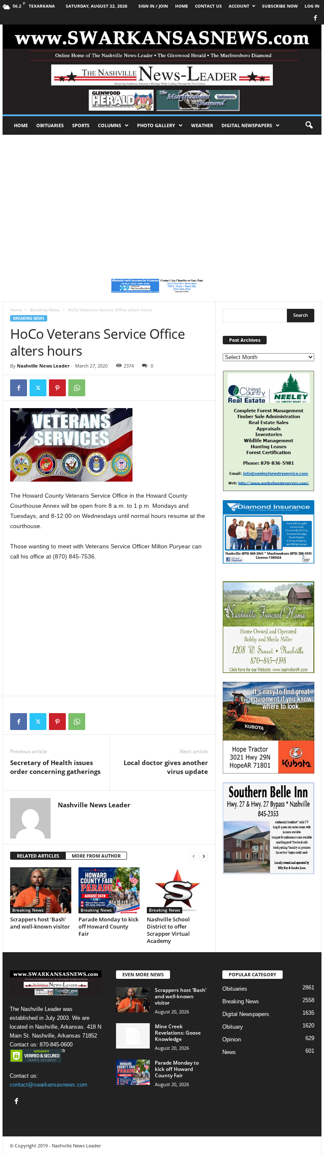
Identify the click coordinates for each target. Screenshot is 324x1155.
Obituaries (50, 125)
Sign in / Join (153, 6)
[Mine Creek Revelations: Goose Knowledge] (133, 1036)
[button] (309, 125)
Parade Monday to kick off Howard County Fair (108, 926)
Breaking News (45, 310)
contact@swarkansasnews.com (48, 1084)
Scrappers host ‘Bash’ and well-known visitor (40, 922)
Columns (109, 125)
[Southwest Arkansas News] (162, 69)
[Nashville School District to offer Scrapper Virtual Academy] (177, 890)
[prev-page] (193, 856)
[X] (38, 387)
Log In (312, 6)
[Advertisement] (162, 198)
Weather (202, 125)
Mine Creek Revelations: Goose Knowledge (178, 1033)
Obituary (232, 1027)
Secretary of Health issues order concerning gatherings (55, 767)
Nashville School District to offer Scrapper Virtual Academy (168, 930)
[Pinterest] (57, 387)
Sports (80, 125)
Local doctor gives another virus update (166, 767)
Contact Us (208, 6)
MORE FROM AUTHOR (96, 856)
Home (21, 125)
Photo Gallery (156, 125)
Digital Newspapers (246, 125)
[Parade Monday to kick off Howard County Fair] (109, 890)
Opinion (231, 1039)
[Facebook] (315, 18)
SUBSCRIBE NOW (280, 6)
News (229, 1052)
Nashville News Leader (43, 365)
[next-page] (204, 856)
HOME (181, 6)
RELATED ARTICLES (38, 856)
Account (239, 6)
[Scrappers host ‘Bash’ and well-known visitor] (40, 890)
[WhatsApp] (76, 387)
